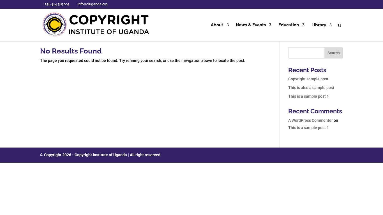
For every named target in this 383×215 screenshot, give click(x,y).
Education (288, 25)
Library (319, 25)
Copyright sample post (308, 79)
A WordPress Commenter (310, 120)
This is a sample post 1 (308, 96)
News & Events (251, 25)
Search (333, 53)
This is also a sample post (311, 87)
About (217, 25)
